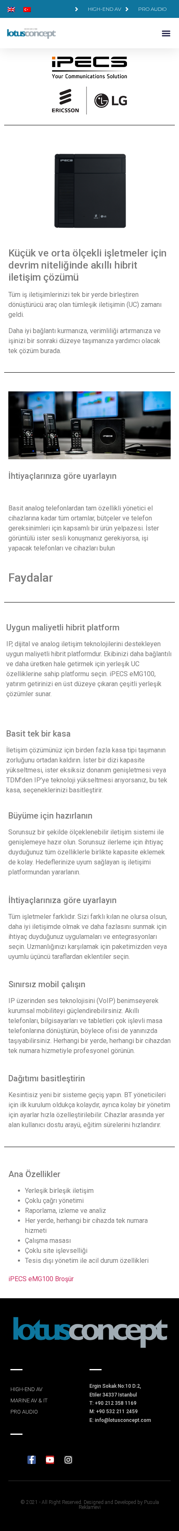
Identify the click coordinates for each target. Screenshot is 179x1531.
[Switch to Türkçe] (27, 9)
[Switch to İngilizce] (11, 9)
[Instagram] (68, 1460)
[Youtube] (50, 1460)
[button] (166, 33)
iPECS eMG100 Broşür (41, 1279)
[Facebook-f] (31, 1460)
